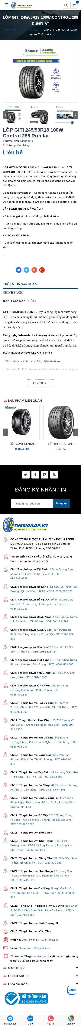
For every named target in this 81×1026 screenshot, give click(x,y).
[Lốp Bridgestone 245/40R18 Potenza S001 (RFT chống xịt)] (61, 422)
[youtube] (54, 474)
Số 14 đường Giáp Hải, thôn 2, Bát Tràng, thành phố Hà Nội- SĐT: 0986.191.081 (41, 604)
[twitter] (26, 474)
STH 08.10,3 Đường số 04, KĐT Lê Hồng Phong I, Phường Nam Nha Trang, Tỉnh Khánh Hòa (41, 845)
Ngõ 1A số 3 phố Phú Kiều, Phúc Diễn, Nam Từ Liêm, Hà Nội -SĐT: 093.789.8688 (44, 910)
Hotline (50, 1023)
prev (5, 115)
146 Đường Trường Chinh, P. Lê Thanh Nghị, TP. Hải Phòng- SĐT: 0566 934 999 (43, 707)
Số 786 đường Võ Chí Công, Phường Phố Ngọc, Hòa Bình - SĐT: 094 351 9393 (42, 725)
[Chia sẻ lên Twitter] (26, 270)
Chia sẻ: (8, 269)
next (75, 115)
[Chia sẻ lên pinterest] (34, 270)
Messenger (10, 1023)
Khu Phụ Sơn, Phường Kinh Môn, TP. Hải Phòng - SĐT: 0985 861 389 (41, 759)
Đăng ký (61, 503)
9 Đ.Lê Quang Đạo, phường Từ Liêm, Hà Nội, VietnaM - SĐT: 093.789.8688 (41, 574)
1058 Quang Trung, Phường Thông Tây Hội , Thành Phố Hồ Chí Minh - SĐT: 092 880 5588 (41, 820)
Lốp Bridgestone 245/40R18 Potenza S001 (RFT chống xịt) (61, 444)
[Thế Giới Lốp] (21, 5)
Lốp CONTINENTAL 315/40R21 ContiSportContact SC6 (22, 444)
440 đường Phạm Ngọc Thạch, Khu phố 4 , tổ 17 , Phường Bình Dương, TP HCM (42, 802)
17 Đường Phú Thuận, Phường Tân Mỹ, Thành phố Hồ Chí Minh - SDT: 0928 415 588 (41, 876)
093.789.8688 (30, 939)
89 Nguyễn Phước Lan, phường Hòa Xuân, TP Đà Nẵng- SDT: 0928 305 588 (43, 893)
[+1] (42, 270)
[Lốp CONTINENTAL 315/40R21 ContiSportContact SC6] (22, 422)
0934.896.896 (50, 939)
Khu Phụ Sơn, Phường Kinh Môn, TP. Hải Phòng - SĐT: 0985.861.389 (39, 690)
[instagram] (44, 474)
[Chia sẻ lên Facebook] (18, 270)
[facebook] (35, 474)
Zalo (30, 1023)
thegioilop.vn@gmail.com (34, 947)
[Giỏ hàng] (74, 5)
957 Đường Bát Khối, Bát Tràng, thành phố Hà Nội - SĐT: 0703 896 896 (42, 634)
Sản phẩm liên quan (25, 401)
